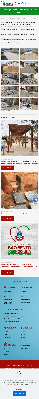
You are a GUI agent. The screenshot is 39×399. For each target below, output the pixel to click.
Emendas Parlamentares (11, 321)
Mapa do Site (24, 348)
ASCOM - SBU (15, 19)
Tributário (7, 337)
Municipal (7, 349)
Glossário (23, 340)
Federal (6, 354)
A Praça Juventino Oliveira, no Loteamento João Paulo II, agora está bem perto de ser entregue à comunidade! (19, 162)
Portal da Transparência (11, 313)
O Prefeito (7, 294)
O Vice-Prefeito (8, 297)
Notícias (23, 334)
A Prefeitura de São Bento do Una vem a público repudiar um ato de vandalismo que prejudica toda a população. (19, 266)
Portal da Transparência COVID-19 (14, 316)
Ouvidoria (23, 343)
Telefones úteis (25, 302)
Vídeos (23, 337)
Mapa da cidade (25, 299)
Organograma (8, 299)
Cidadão (6, 331)
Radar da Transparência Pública (13, 319)
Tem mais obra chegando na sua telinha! (14, 214)
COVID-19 (23, 331)
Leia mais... (19, 389)
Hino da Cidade (25, 294)
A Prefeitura (7, 291)
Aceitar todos (19, 394)
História (23, 297)
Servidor (6, 334)
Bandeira (23, 291)
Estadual (6, 351)
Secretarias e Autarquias (8, 303)
